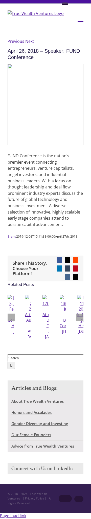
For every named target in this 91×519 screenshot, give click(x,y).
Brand (12, 236)
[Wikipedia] (65, 4)
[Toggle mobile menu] (80, 18)
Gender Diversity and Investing (39, 423)
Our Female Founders (31, 434)
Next (29, 41)
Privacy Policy (34, 498)
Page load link (13, 515)
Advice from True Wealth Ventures (42, 446)
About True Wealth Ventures (37, 401)
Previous (16, 41)
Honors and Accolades (31, 412)
